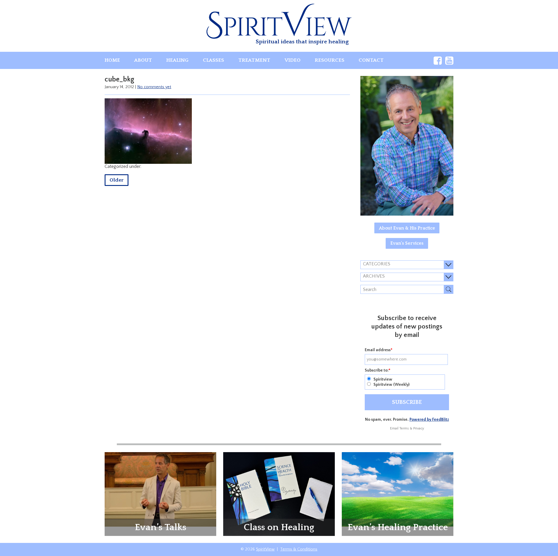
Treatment (254, 60)
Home (112, 60)
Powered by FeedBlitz (429, 419)
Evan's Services (406, 243)
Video (293, 60)
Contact (371, 60)
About (143, 60)
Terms (404, 428)
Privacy (418, 428)
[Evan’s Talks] (160, 489)
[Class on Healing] (279, 493)
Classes (213, 60)
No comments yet (154, 87)
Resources (329, 60)
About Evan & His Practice (407, 228)
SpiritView (265, 549)
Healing (177, 60)
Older (117, 180)
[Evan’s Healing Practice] (397, 489)
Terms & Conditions (298, 549)
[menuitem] (112, 60)
